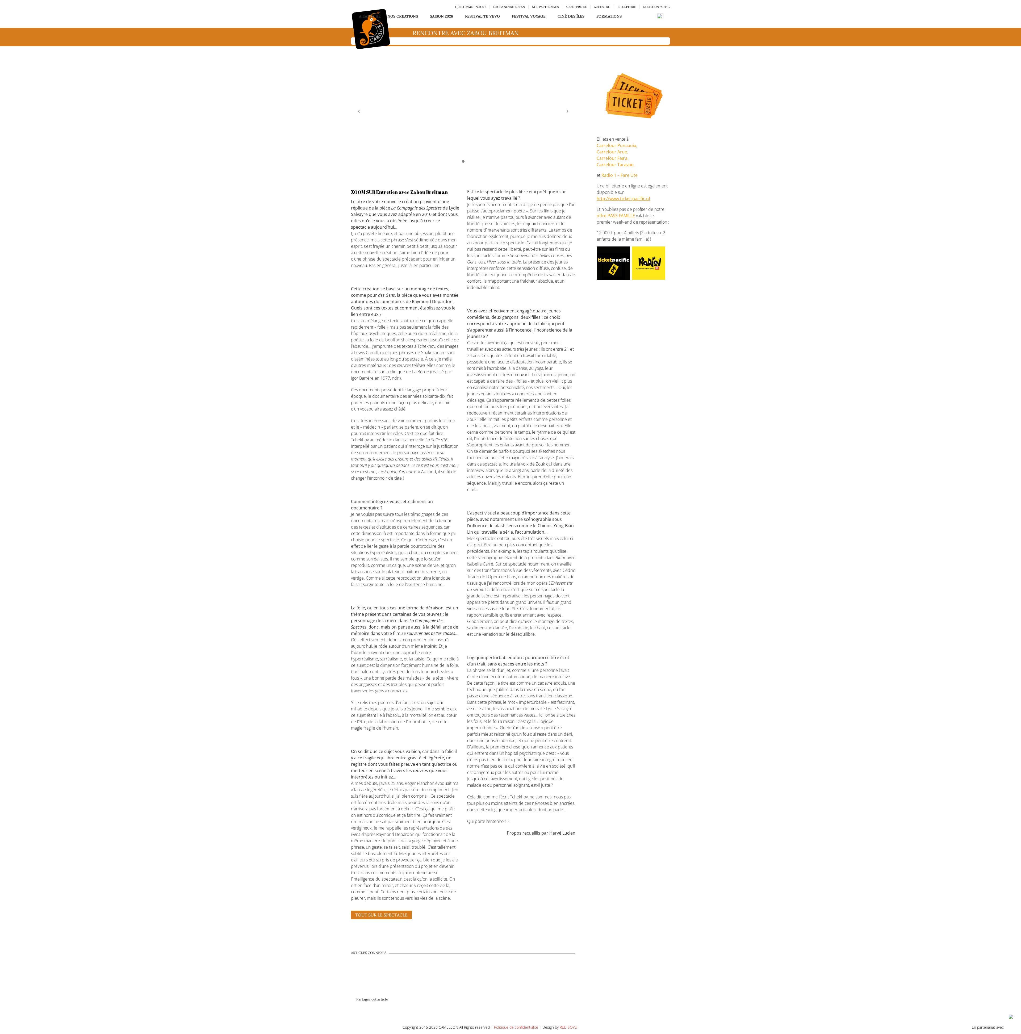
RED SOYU (568, 1027)
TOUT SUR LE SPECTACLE (381, 915)
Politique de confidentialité (516, 1027)
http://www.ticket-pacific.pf (623, 199)
